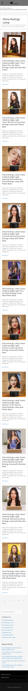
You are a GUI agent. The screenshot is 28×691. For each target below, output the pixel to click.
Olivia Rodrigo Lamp (7, 8)
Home (1, 8)
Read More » (5, 84)
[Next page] (23, 600)
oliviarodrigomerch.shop (16, 687)
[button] (2, 2)
